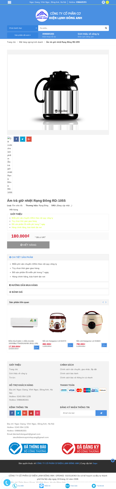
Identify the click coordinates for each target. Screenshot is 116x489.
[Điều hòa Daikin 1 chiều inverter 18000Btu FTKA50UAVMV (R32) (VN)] (24, 322)
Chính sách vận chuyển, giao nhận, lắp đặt (78, 369)
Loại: (9, 205)
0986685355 (48, 34)
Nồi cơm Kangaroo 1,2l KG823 (88, 341)
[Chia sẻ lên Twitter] (22, 139)
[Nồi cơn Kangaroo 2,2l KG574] (58, 322)
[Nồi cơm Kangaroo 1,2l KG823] (91, 322)
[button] (58, 257)
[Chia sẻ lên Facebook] (16, 139)
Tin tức (12, 378)
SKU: (53, 205)
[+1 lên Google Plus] (29, 139)
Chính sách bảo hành (69, 373)
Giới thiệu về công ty (88, 34)
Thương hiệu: (32, 205)
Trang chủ (13, 369)
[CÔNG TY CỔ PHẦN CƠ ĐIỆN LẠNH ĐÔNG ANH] (58, 15)
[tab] (58, 257)
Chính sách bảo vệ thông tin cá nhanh (76, 378)
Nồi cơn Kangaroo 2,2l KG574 (54, 341)
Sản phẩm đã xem (22, 35)
